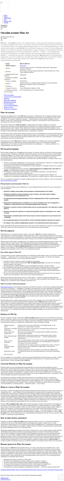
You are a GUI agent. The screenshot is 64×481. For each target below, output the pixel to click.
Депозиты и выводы (10, 109)
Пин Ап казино (9, 95)
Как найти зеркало (10, 100)
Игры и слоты (8, 107)
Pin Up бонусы (8, 103)
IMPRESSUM (4, 478)
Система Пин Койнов (11, 105)
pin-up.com (23, 65)
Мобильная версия (10, 102)
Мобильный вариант (6, 287)
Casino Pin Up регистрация (12, 96)
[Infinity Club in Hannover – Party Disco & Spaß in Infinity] (5, 11)
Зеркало (6, 98)
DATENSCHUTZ (5, 479)
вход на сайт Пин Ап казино (9, 180)
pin (1, 28)
